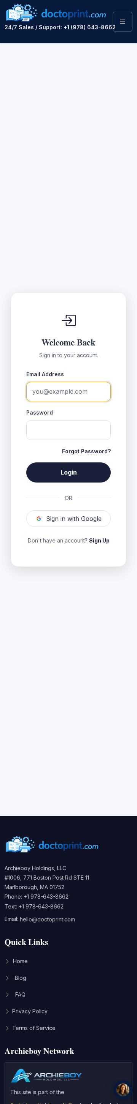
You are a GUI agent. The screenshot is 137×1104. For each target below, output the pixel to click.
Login (69, 472)
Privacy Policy (30, 1011)
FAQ (20, 994)
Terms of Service (34, 1028)
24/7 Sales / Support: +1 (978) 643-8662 (56, 27)
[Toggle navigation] (122, 22)
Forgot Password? (86, 451)
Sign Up (99, 540)
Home (20, 961)
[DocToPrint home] (56, 13)
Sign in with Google (74, 518)
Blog (20, 978)
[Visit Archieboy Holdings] (46, 1078)
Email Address (45, 374)
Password (39, 412)
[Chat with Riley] (122, 1089)
